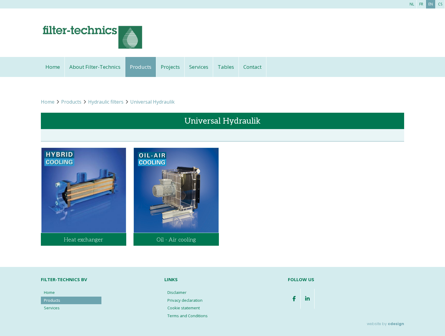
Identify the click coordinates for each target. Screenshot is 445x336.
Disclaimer (176, 292)
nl (412, 4)
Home (52, 66)
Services (198, 66)
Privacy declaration (185, 300)
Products (140, 66)
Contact (252, 66)
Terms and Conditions (187, 315)
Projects (170, 66)
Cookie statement (183, 308)
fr (421, 4)
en (430, 4)
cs (440, 4)
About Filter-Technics (94, 66)
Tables (226, 66)
